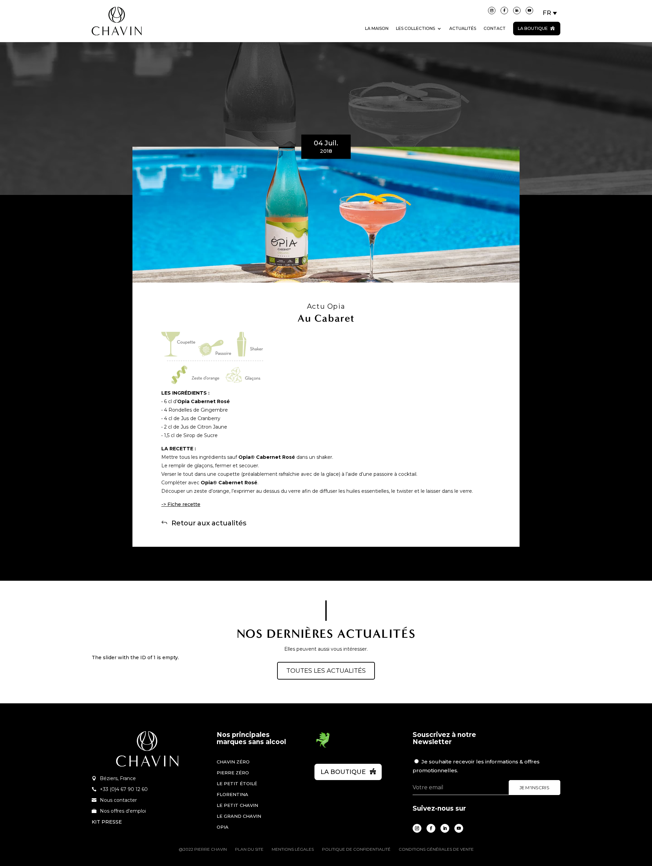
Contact (495, 28)
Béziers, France (118, 778)
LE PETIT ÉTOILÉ (237, 783)
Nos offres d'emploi (123, 811)
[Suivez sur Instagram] (491, 10)
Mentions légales (293, 849)
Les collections (415, 28)
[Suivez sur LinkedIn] (517, 10)
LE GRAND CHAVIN (239, 816)
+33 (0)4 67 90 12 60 (124, 789)
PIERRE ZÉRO (233, 772)
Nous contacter (118, 800)
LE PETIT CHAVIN (237, 805)
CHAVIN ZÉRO (233, 761)
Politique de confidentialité (356, 849)
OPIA (223, 827)
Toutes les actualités (326, 670)
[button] (550, 13)
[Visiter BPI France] (322, 746)
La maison (376, 28)
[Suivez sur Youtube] (529, 10)
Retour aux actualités (209, 522)
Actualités (462, 28)
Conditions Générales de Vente (436, 849)
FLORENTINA (232, 794)
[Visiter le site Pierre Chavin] (117, 40)
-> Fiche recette (180, 504)
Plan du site (249, 849)
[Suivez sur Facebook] (504, 10)
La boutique (533, 28)
